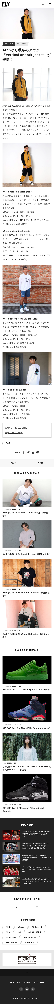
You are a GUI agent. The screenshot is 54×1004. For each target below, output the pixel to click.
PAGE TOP (27, 972)
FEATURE (15, 982)
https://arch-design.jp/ (13, 433)
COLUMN (39, 982)
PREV (13, 463)
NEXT (40, 463)
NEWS (27, 982)
